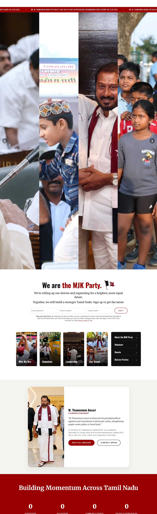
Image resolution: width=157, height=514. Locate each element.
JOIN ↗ (121, 310)
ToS (91, 320)
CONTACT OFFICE (109, 443)
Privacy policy (83, 320)
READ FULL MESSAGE (81, 443)
